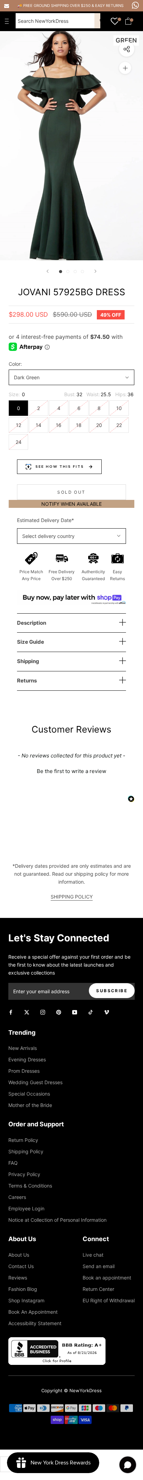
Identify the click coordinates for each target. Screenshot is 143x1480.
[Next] (95, 271)
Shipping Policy (25, 1151)
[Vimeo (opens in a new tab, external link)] (106, 1011)
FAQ (13, 1163)
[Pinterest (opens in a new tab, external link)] (58, 1011)
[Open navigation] (8, 21)
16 (58, 425)
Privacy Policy (24, 1174)
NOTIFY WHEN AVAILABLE (71, 504)
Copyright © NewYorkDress (71, 1390)
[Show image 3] (75, 271)
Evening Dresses (27, 1059)
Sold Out (71, 492)
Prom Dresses (24, 1071)
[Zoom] (125, 68)
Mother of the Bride (30, 1105)
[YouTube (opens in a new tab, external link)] (74, 1011)
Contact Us (21, 1266)
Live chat (93, 1255)
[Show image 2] (67, 271)
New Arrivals (22, 1048)
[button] (71, 770)
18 (79, 425)
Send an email (99, 1266)
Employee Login (26, 1208)
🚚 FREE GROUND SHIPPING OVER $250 (54, 5)
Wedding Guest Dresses (35, 1082)
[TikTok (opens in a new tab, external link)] (90, 1011)
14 (38, 425)
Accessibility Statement (34, 1323)
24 (19, 442)
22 (119, 425)
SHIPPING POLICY (72, 897)
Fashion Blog (22, 1289)
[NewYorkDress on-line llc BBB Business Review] (57, 1341)
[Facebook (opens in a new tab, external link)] (10, 1011)
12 (18, 425)
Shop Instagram (26, 1300)
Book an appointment (107, 1278)
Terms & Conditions (30, 1186)
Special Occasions (29, 1094)
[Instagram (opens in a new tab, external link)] (42, 1011)
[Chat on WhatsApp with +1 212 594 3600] (135, 5)
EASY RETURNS (109, 5)
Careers (17, 1197)
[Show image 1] (60, 271)
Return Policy (23, 1140)
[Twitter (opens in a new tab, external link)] (26, 1011)
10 (119, 408)
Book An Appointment (33, 1312)
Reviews (17, 1278)
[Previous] (48, 271)
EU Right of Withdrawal (109, 1300)
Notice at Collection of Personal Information (57, 1220)
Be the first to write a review (71, 771)
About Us (18, 1255)
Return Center (98, 1289)
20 (99, 425)
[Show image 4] (82, 271)
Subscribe (111, 990)
